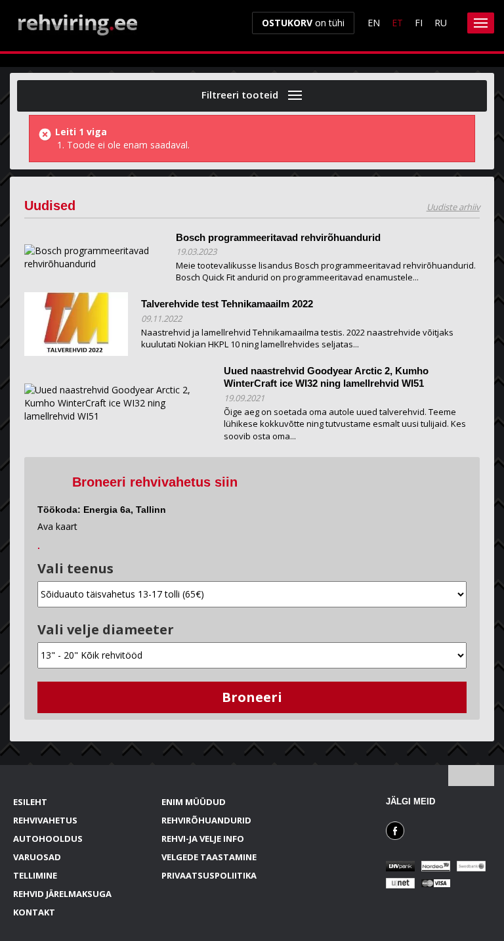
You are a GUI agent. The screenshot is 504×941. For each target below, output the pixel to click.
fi (419, 22)
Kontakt (34, 912)
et (397, 22)
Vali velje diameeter (105, 629)
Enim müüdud (193, 802)
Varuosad (37, 857)
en (374, 22)
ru (440, 22)
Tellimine (35, 875)
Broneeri (252, 697)
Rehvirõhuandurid (206, 820)
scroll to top (471, 775)
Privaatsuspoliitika (209, 875)
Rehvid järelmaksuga (62, 894)
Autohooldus (48, 838)
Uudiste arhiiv (453, 207)
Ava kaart (57, 526)
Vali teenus (75, 568)
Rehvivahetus (45, 820)
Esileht (30, 802)
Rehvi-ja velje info (202, 838)
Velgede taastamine (209, 857)
